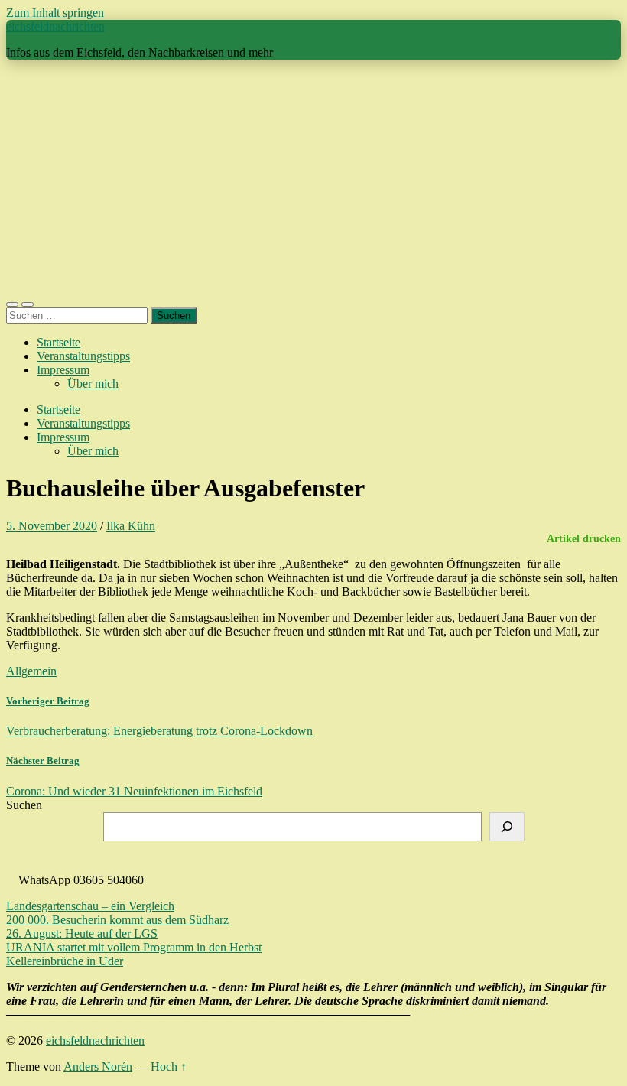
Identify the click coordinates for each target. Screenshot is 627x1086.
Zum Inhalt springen (55, 12)
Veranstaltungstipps (83, 356)
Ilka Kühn (130, 525)
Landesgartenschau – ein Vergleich (90, 905)
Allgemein (31, 671)
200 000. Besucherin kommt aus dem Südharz (117, 919)
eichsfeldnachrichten (55, 26)
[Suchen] (507, 826)
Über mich (93, 383)
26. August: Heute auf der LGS (82, 933)
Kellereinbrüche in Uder (64, 960)
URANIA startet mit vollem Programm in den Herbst (134, 947)
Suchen (24, 804)
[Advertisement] (313, 179)
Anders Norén (97, 1066)
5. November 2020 (51, 525)
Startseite (58, 342)
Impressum (63, 369)
